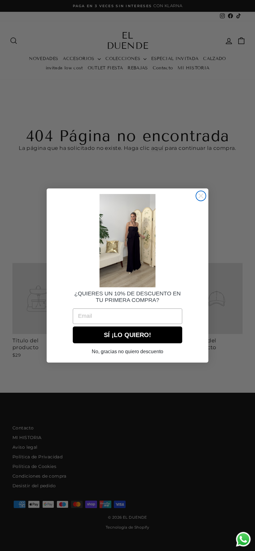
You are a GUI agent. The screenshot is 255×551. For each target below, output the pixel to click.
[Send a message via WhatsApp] (243, 539)
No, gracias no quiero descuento (127, 351)
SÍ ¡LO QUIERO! (127, 334)
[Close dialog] (201, 196)
